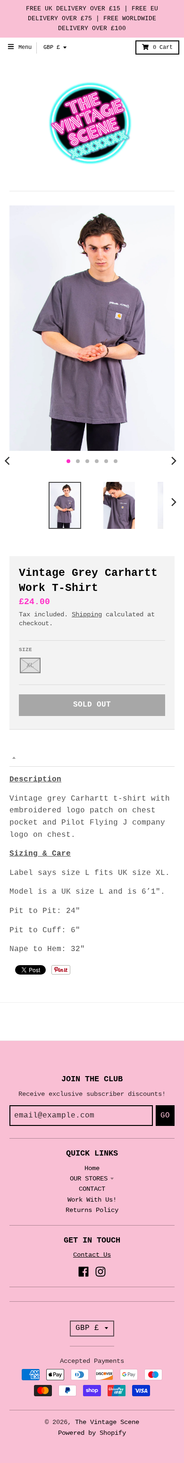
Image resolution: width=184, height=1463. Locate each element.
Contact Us (92, 1254)
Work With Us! (92, 1199)
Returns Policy (92, 1210)
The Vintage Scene (107, 1422)
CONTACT (92, 1189)
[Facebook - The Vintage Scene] (83, 1271)
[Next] (173, 461)
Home (92, 1168)
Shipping (87, 614)
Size (25, 650)
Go (165, 1115)
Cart (163, 47)
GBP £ (51, 47)
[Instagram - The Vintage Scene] (100, 1271)
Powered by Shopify (92, 1433)
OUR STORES (89, 1178)
